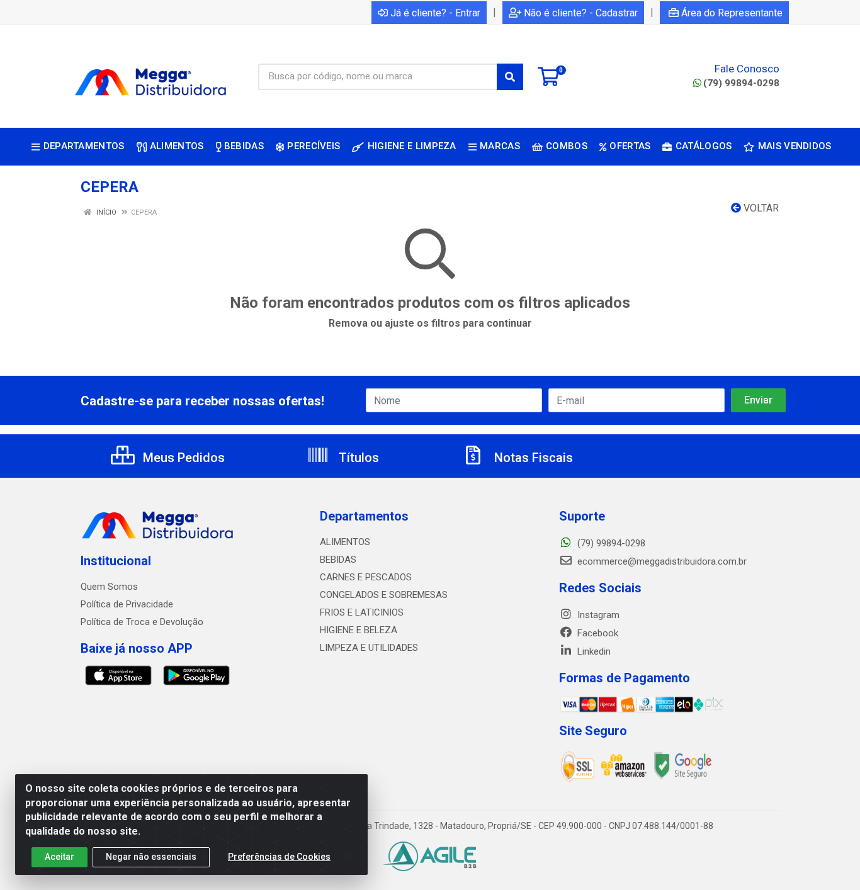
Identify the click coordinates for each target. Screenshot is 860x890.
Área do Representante (732, 13)
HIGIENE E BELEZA (358, 630)
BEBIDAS (338, 559)
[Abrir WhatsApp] (828, 858)
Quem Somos (109, 586)
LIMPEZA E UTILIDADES (369, 647)
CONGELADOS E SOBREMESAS (384, 594)
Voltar (760, 208)
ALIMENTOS (345, 542)
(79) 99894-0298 (741, 83)
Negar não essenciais (151, 857)
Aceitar (59, 857)
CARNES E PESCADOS (366, 577)
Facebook (596, 633)
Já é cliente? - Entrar (435, 13)
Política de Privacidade (127, 604)
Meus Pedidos (182, 457)
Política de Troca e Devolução (142, 622)
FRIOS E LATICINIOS (362, 612)
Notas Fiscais (532, 457)
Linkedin (593, 651)
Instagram (597, 615)
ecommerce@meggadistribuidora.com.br (661, 561)
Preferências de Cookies (279, 857)
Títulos (357, 457)
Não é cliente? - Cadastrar (581, 13)
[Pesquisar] (510, 77)
